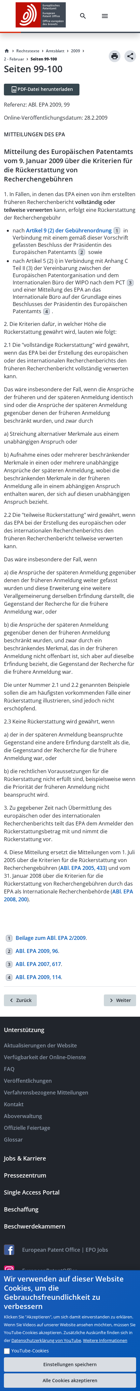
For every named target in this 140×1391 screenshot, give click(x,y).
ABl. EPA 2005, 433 (82, 868)
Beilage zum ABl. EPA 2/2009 (51, 937)
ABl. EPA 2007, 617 (38, 964)
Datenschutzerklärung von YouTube (46, 1340)
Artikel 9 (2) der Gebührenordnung (69, 230)
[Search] (84, 16)
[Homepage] (7, 51)
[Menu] (106, 16)
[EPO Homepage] (41, 15)
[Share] (130, 56)
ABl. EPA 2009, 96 (37, 951)
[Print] (114, 56)
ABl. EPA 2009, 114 (38, 977)
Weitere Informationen (105, 1340)
